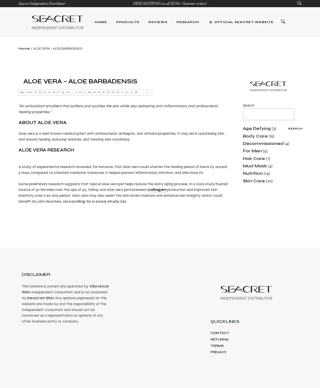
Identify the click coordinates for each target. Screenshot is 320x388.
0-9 (29, 92)
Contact (220, 333)
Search (248, 105)
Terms (217, 346)
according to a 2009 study (91, 201)
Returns (220, 339)
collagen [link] (156, 189)
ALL (22, 92)
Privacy (219, 352)
